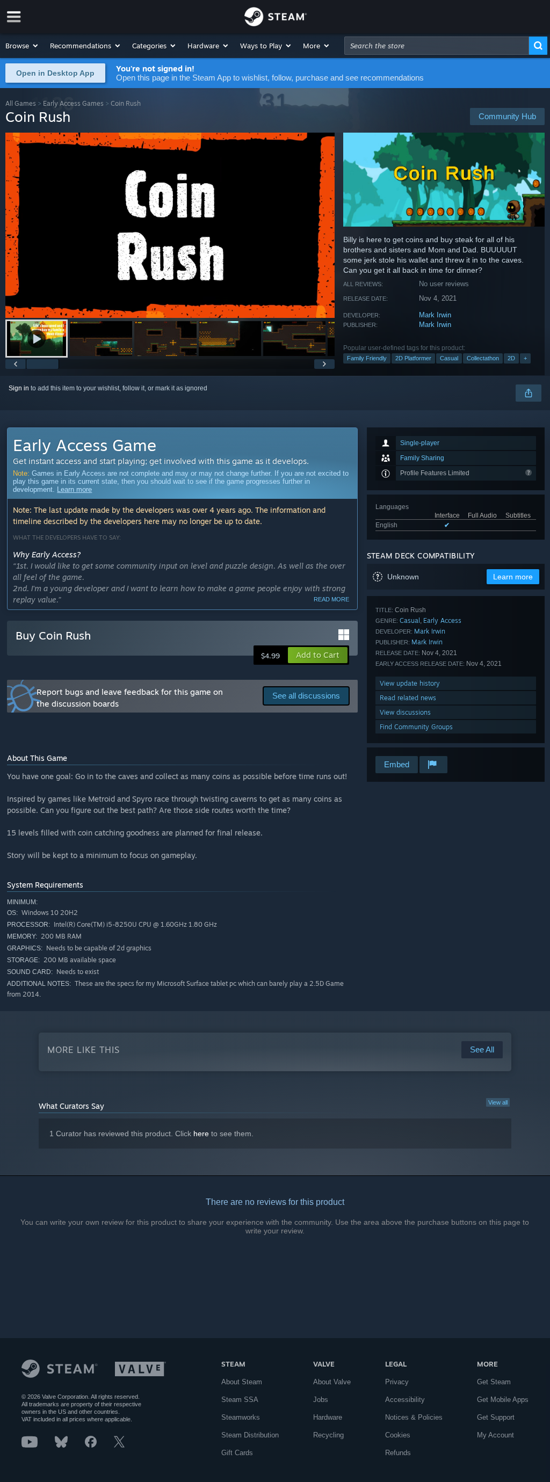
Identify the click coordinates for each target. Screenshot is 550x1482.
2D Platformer (413, 358)
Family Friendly (367, 358)
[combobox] (436, 46)
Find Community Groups (416, 727)
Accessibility (405, 1400)
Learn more (74, 489)
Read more (331, 599)
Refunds (398, 1453)
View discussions (405, 712)
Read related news (408, 698)
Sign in (19, 388)
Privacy (397, 1382)
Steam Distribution (250, 1435)
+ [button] (525, 358)
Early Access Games (73, 103)
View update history (410, 683)
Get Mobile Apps (503, 1400)
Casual (449, 358)
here (201, 1133)
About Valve (332, 1382)
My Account (495, 1435)
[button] (22, 45)
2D (511, 358)
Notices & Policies (414, 1417)
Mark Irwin (435, 315)
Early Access (442, 620)
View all (498, 1102)
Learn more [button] (513, 576)
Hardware (327, 1417)
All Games (20, 103)
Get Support (496, 1417)
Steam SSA (239, 1400)
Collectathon (483, 358)
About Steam (241, 1382)
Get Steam (494, 1382)
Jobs (320, 1400)
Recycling (328, 1435)
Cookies (397, 1435)
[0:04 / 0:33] (170, 225)
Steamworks (240, 1417)
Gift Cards (237, 1453)
